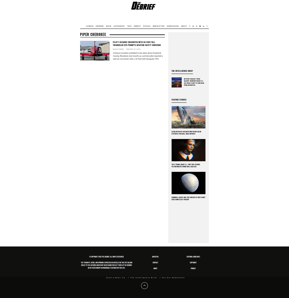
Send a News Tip (115, 277)
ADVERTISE (155, 257)
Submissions (173, 26)
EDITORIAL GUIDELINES (193, 257)
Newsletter (158, 26)
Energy (137, 26)
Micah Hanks (118, 49)
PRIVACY (193, 268)
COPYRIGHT (193, 262)
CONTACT (155, 262)
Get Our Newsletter (173, 277)
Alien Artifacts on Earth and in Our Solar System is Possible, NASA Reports (186, 133)
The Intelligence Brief (143, 277)
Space (108, 26)
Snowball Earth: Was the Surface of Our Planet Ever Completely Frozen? (188, 198)
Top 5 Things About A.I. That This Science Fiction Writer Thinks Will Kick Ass (186, 165)
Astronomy (119, 26)
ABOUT (155, 268)
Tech (129, 26)
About (184, 26)
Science (89, 26)
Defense (100, 26)
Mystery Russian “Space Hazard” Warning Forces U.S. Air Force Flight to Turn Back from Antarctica (194, 82)
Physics (146, 26)
